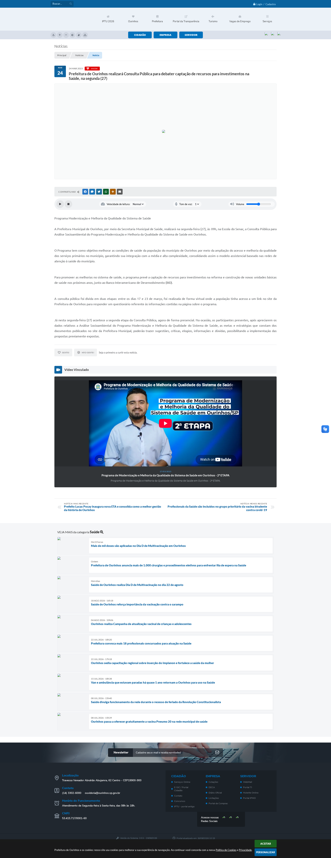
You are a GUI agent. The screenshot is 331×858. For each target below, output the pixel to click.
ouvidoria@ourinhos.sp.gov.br (102, 793)
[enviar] (217, 752)
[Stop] (68, 204)
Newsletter (121, 752)
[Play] (60, 204)
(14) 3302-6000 (71, 793)
